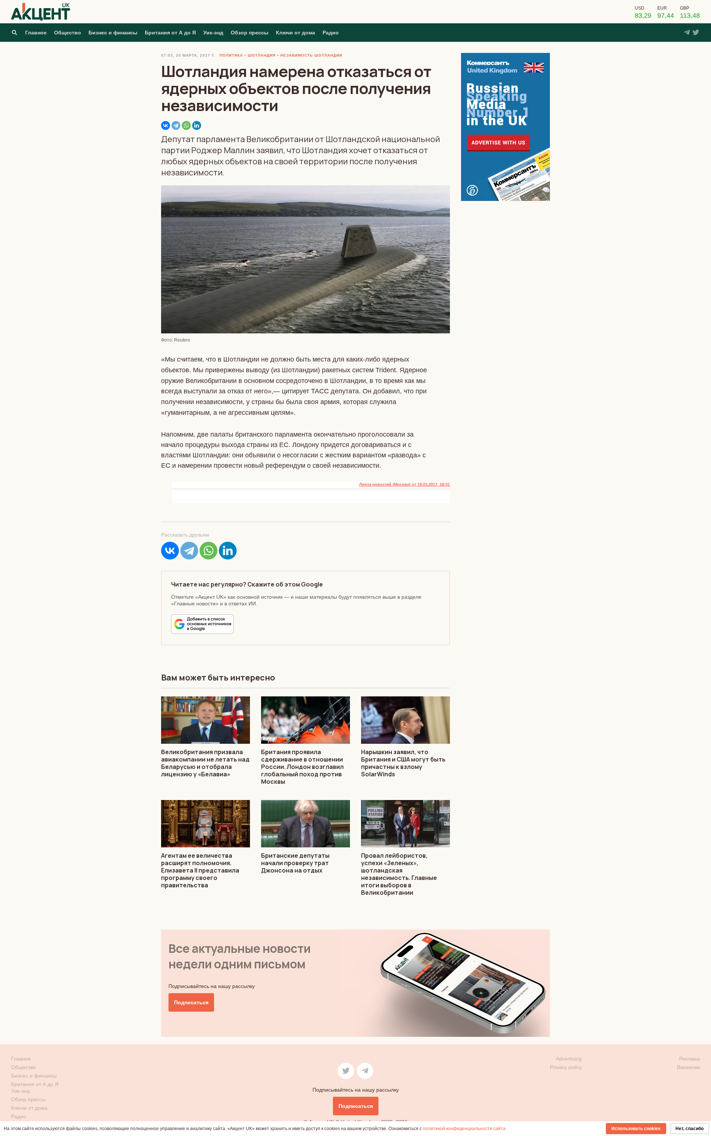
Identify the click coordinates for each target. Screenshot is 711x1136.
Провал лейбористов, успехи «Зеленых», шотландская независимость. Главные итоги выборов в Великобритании (399, 874)
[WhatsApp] (186, 125)
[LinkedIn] (196, 125)
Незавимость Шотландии (311, 55)
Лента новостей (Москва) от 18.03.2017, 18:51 (404, 484)
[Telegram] (175, 125)
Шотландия (262, 55)
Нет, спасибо (689, 1128)
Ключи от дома (295, 33)
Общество (67, 33)
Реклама (689, 1059)
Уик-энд (213, 33)
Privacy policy (566, 1067)
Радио (331, 33)
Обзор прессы (249, 33)
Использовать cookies (636, 1128)
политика (231, 55)
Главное (36, 33)
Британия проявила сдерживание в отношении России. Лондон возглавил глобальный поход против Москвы (302, 767)
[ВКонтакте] (165, 125)
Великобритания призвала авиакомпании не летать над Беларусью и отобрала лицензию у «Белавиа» (205, 763)
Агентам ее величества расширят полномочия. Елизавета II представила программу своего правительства (200, 870)
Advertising (569, 1059)
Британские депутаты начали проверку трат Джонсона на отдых (295, 862)
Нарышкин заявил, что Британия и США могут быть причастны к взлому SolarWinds (403, 763)
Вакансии (688, 1067)
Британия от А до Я (170, 33)
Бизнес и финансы (113, 33)
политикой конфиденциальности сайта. (465, 1128)
